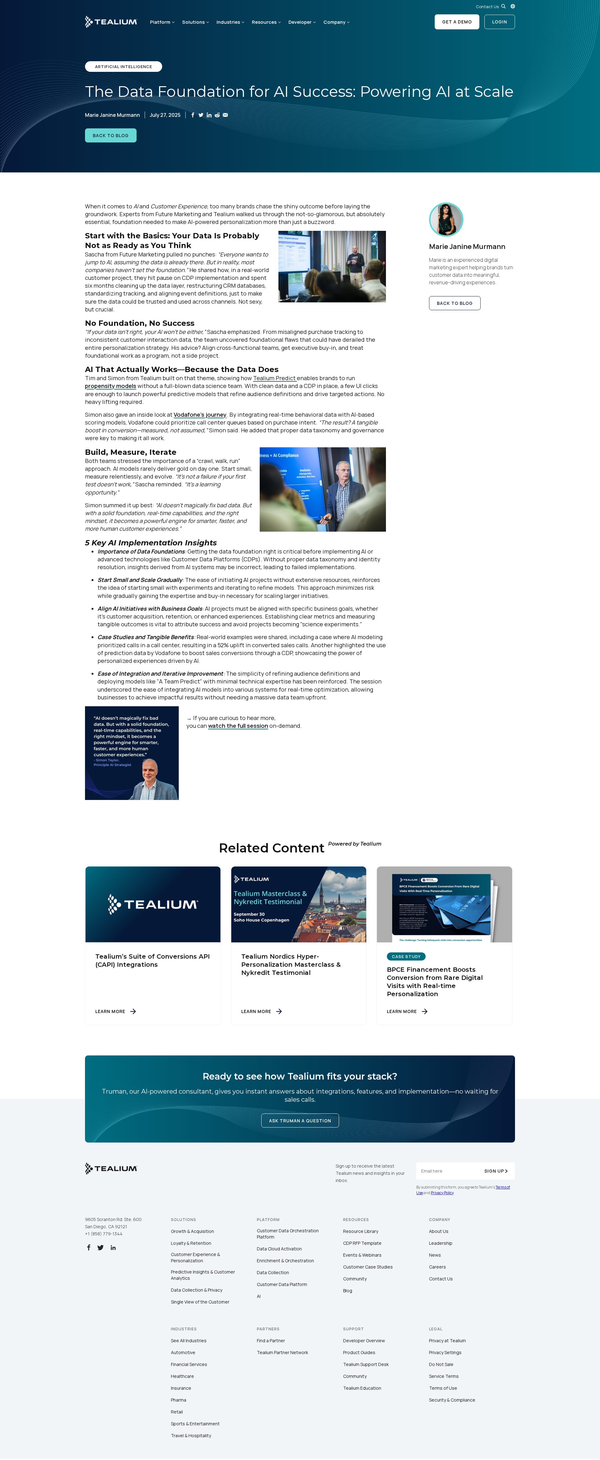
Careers (437, 1267)
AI (259, 1296)
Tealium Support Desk (366, 1364)
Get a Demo (457, 22)
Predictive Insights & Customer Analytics (203, 1275)
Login (499, 22)
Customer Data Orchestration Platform (288, 1234)
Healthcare (182, 1376)
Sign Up (494, 1171)
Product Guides (359, 1352)
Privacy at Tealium (447, 1340)
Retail (177, 1412)
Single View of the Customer (200, 1302)
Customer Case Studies (368, 1267)
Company (334, 22)
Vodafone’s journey (200, 414)
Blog (347, 1291)
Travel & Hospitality (191, 1435)
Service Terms (444, 1376)
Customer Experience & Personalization (195, 1257)
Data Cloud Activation (279, 1249)
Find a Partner (271, 1340)
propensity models (110, 386)
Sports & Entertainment (195, 1424)
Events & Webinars (362, 1255)
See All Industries (189, 1340)
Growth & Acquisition (192, 1231)
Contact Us (487, 6)
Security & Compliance (452, 1400)
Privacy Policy (442, 1192)
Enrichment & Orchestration (285, 1261)
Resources (264, 22)
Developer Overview (364, 1340)
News (435, 1255)
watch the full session (238, 725)
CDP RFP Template (362, 1243)
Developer (300, 22)
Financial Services (189, 1364)
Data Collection (273, 1272)
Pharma (178, 1400)
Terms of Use (443, 1388)
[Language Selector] (513, 6)
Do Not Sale (441, 1364)
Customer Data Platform (282, 1284)
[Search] (503, 6)
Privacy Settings (445, 1352)
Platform (160, 22)
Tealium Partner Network (282, 1352)
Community (355, 1279)
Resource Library (360, 1231)
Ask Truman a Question (300, 1120)
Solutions (193, 22)
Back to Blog (111, 135)
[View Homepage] (111, 22)
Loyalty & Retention (191, 1243)
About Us (438, 1231)
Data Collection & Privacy (196, 1290)
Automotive (183, 1352)
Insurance (181, 1388)
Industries (228, 22)
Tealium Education (362, 1388)
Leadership (440, 1243)
